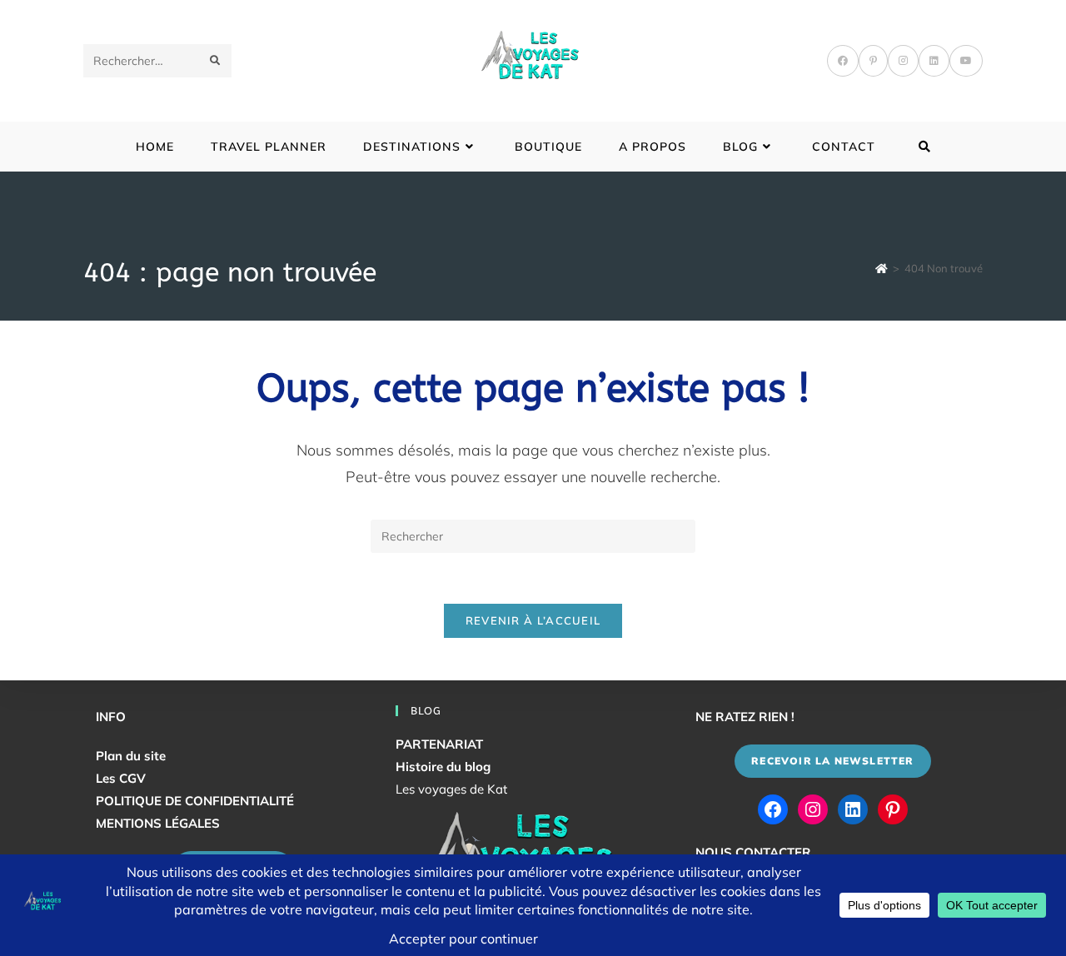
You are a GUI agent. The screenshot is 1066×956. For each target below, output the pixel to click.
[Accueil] (881, 268)
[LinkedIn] (934, 61)
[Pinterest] (873, 61)
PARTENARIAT (439, 744)
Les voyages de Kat (451, 789)
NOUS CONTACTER (753, 852)
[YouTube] (966, 61)
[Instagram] (903, 61)
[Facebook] (843, 61)
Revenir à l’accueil (533, 620)
